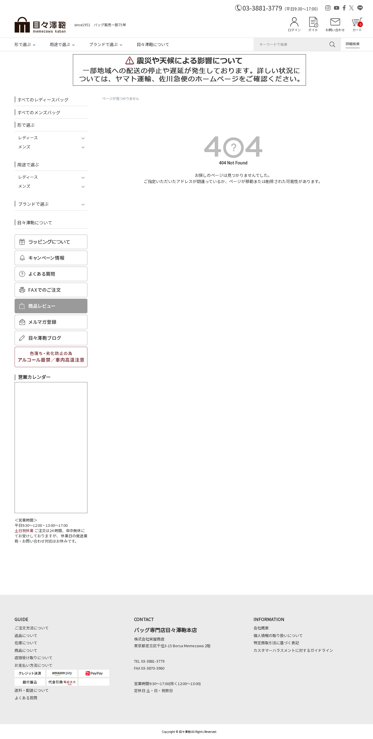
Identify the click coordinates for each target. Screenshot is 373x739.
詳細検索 (353, 43)
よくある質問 (26, 698)
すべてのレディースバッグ (42, 99)
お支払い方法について (33, 665)
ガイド (313, 29)
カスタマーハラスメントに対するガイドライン (293, 650)
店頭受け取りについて (33, 657)
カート (357, 27)
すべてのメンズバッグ (38, 112)
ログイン (294, 29)
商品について (26, 650)
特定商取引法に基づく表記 (276, 642)
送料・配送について (32, 690)
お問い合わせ (335, 29)
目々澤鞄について (153, 44)
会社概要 (261, 628)
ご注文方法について (32, 628)
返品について (26, 635)
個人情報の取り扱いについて (278, 635)
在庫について (26, 642)
